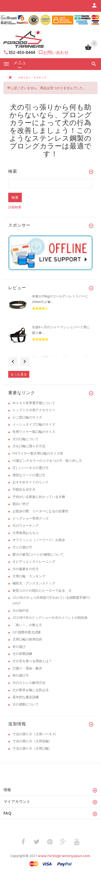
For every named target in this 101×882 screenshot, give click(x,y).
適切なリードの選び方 (28, 475)
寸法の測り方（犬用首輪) (31, 741)
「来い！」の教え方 (27, 625)
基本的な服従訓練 (25, 697)
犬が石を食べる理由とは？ (32, 661)
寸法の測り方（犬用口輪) (31, 748)
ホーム (10, 77)
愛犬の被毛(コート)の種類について (38, 554)
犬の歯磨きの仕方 (25, 569)
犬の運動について (25, 704)
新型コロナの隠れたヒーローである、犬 (42, 590)
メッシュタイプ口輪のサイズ (33, 424)
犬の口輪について (25, 439)
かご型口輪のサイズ (27, 417)
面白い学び (20, 504)
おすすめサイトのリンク (30, 482)
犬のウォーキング (25, 525)
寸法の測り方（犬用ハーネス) (34, 734)
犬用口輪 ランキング (28, 576)
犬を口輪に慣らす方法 (28, 446)
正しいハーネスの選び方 (30, 468)
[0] (88, 49)
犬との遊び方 (22, 547)
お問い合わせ (56, 52)
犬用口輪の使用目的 (27, 639)
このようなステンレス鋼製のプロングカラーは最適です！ (50, 142)
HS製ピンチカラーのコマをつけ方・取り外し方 (47, 461)
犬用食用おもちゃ (25, 533)
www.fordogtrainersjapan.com (64, 856)
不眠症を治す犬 (23, 489)
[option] (50, 309)
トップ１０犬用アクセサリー (33, 410)
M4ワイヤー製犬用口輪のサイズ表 (37, 453)
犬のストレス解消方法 (28, 683)
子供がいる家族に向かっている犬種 (38, 497)
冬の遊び (19, 646)
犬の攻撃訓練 (22, 654)
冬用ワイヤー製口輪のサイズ (33, 432)
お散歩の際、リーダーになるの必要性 (40, 511)
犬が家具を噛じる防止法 (30, 690)
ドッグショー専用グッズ (30, 518)
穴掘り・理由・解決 (27, 668)
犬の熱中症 (20, 610)
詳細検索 (14, 207)
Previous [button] (13, 361)
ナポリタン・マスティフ (32, 77)
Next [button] (24, 361)
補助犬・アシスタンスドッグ (33, 583)
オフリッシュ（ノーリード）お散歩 (38, 540)
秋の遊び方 (20, 675)
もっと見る (19, 374)
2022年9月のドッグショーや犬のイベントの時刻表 (50, 617)
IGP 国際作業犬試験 (26, 632)
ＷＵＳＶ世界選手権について (33, 403)
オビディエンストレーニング (33, 561)
